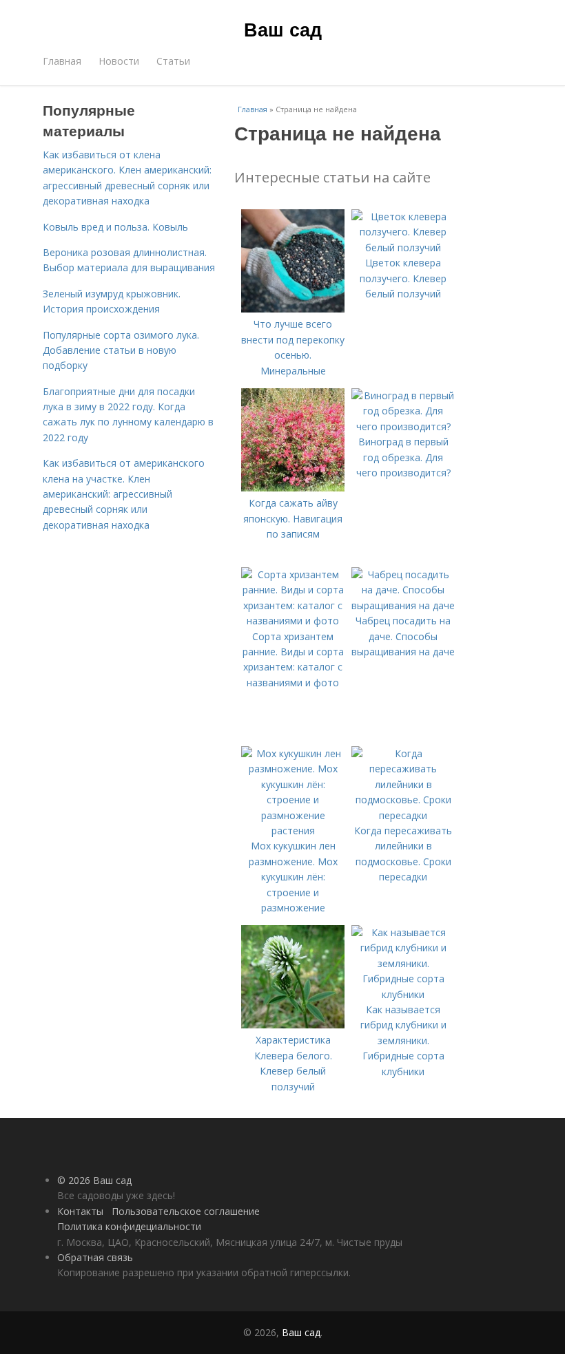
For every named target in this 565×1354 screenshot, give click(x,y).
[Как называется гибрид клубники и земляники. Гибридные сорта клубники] (403, 994)
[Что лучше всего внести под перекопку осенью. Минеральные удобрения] (293, 308)
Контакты (80, 1211)
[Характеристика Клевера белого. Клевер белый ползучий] (293, 1024)
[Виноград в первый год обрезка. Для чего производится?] (403, 426)
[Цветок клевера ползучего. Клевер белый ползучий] (403, 247)
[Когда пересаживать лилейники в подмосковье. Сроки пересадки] (403, 815)
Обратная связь (95, 1257)
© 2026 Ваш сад (94, 1180)
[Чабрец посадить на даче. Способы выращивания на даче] (403, 605)
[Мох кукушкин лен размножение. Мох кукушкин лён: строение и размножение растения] (293, 830)
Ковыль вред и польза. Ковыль (115, 226)
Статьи (173, 60)
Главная (62, 60)
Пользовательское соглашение (186, 1211)
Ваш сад (283, 29)
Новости (119, 60)
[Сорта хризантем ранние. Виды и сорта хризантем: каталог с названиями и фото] (293, 620)
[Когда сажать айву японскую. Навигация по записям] (293, 487)
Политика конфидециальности (129, 1226)
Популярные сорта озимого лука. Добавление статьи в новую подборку (121, 350)
